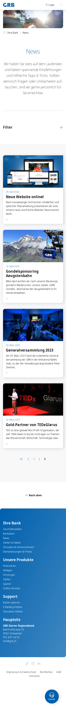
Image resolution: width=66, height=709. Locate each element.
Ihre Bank (12, 32)
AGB (58, 672)
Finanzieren (9, 566)
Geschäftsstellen (12, 529)
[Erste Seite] (22, 459)
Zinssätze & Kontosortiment (18, 547)
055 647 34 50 (11, 637)
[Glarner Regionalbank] (16, 5)
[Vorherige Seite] (28, 459)
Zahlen (7, 579)
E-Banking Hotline (12, 607)
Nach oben (35, 495)
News (6, 538)
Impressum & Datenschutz (21, 672)
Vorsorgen (9, 575)
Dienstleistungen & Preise (17, 551)
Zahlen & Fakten (12, 542)
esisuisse (34, 676)
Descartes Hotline (13, 611)
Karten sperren (11, 602)
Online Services (11, 588)
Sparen (7, 584)
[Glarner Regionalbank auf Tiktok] (27, 663)
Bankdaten (9, 533)
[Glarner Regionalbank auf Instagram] (33, 663)
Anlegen (7, 570)
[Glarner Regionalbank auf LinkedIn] (39, 663)
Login (51, 5)
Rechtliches (46, 672)
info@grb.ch (9, 641)
